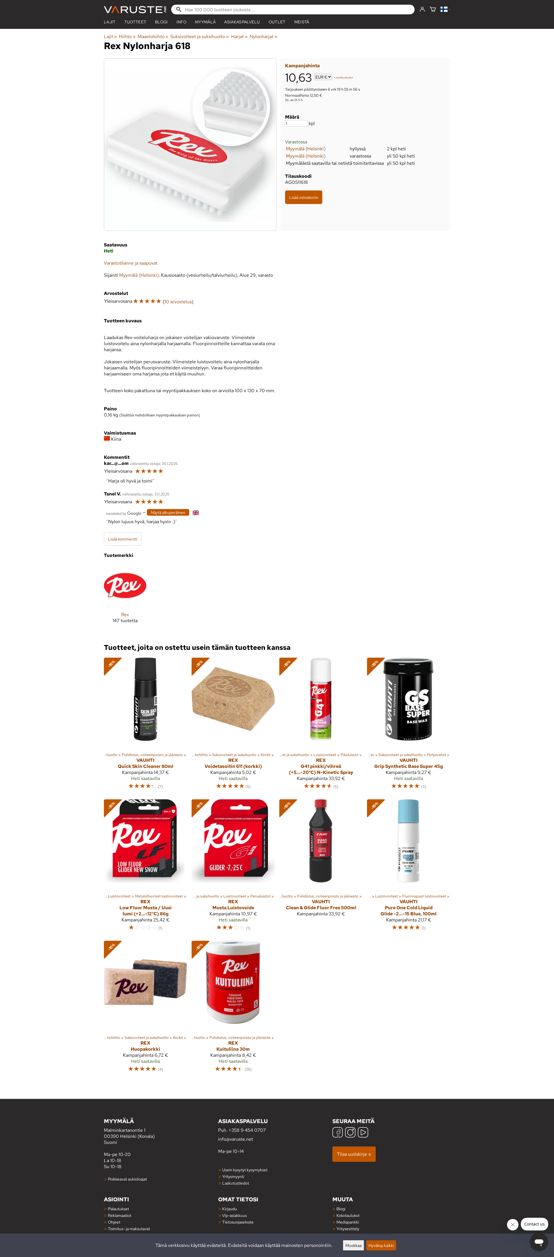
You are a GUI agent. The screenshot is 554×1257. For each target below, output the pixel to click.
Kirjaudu (229, 1208)
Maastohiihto (153, 36)
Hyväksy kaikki (381, 1245)
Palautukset (118, 1208)
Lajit (110, 22)
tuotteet (135, 22)
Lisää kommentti (122, 539)
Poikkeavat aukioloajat (127, 1179)
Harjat (239, 36)
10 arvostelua (178, 302)
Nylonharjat (263, 36)
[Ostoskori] (433, 9)
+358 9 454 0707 (247, 1130)
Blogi (340, 1208)
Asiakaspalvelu (242, 22)
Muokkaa (353, 1245)
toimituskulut (344, 77)
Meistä (301, 22)
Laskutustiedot (235, 1183)
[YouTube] (363, 1133)
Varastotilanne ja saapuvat (131, 263)
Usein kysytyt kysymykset (244, 1169)
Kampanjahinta (302, 66)
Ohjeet (114, 1222)
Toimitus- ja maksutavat (129, 1228)
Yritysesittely (347, 1228)
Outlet (277, 22)
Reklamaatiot (119, 1215)
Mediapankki (347, 1222)
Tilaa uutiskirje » (354, 1154)
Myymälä (205, 22)
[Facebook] (337, 1133)
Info (181, 22)
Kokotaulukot (348, 1215)
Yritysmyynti (233, 1176)
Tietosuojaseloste (238, 1222)
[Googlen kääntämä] (123, 513)
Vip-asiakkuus (234, 1215)
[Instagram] (350, 1133)
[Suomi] (445, 9)
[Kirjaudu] (422, 9)
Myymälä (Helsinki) (305, 149)
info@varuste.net (235, 1139)
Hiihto (127, 36)
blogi (161, 22)
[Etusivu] (135, 9)
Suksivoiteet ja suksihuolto (199, 36)
